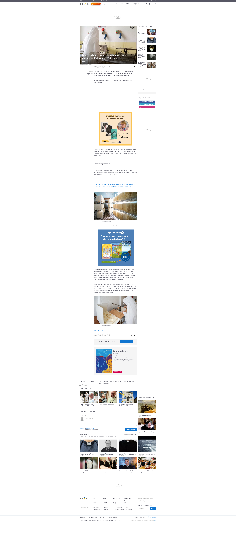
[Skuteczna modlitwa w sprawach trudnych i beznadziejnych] (151, 32)
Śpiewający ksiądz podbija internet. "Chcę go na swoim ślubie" (88, 471)
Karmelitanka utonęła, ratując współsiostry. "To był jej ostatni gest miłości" (146, 454)
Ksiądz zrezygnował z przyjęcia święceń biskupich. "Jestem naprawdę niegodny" (127, 454)
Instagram (155, 0)
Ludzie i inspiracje (129, 509)
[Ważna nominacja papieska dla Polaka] (108, 397)
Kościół (83, 61)
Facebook (151, 0)
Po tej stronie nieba (120, 351)
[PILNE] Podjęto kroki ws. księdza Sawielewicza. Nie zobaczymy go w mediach (126, 472)
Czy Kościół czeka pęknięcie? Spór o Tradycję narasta (146, 471)
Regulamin (86, 520)
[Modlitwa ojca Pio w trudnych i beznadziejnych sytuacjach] (151, 57)
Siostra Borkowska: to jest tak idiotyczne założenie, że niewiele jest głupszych (147, 433)
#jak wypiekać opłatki (103, 383)
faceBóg (102, 0)
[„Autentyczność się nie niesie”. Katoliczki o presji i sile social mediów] (151, 65)
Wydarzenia (106, 4)
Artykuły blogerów (96, 509)
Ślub (93, 511)
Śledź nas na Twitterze (147, 104)
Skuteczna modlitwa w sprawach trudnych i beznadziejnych (142, 31)
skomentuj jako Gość (90, 428)
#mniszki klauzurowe (103, 381)
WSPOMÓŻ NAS (153, 517)
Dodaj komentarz (131, 429)
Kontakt (98, 520)
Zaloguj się (82, 428)
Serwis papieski (96, 507)
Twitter (153, 0)
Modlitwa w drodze (92, 0)
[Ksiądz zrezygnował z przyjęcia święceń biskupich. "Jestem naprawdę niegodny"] (128, 446)
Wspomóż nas (128, 341)
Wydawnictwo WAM (92, 517)
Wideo (128, 4)
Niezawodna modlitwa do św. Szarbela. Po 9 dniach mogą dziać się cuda (142, 48)
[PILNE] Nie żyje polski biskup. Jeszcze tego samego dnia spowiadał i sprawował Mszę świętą (108, 454)
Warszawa (141, 3)
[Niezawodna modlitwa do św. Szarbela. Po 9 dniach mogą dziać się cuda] (151, 48)
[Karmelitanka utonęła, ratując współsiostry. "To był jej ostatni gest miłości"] (147, 446)
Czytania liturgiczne (118, 507)
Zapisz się (153, 508)
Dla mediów (102, 520)
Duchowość (141, 434)
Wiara (122, 4)
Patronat (118, 520)
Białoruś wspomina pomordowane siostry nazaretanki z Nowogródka (145, 415)
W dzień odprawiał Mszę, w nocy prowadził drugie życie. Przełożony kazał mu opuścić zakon (142, 40)
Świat (94, 498)
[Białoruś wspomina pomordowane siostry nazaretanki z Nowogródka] (147, 406)
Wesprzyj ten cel (98, 330)
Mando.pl (102, 517)
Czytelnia (106, 502)
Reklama (106, 520)
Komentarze (115, 4)
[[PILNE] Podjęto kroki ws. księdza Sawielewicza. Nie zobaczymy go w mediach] (128, 463)
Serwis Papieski (83, 407)
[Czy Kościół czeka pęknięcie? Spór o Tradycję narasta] (147, 463)
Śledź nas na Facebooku (147, 101)
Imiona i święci (106, 511)
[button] (149, 4)
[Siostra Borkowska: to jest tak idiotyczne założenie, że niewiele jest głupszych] (147, 424)
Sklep (107, 0)
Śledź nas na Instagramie (148, 107)
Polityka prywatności (92, 520)
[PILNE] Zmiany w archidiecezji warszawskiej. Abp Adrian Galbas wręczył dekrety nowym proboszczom (108, 472)
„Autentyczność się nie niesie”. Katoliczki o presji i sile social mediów (142, 64)
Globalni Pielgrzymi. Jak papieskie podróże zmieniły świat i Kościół (88, 406)
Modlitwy (116, 511)
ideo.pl (155, 520)
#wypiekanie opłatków (128, 381)
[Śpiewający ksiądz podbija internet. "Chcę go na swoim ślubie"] (89, 463)
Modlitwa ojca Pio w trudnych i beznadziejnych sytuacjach (142, 56)
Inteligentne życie (127, 499)
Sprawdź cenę (117, 371)
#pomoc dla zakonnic (115, 381)
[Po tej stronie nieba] (104, 361)
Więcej (134, 3)
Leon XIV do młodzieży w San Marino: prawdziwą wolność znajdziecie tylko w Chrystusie (127, 406)
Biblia (81, 0)
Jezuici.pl (82, 517)
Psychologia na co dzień (119, 509)
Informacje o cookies (112, 520)
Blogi (99, 0)
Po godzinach (117, 498)
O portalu (81, 520)
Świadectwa (106, 509)
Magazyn (85, 0)
